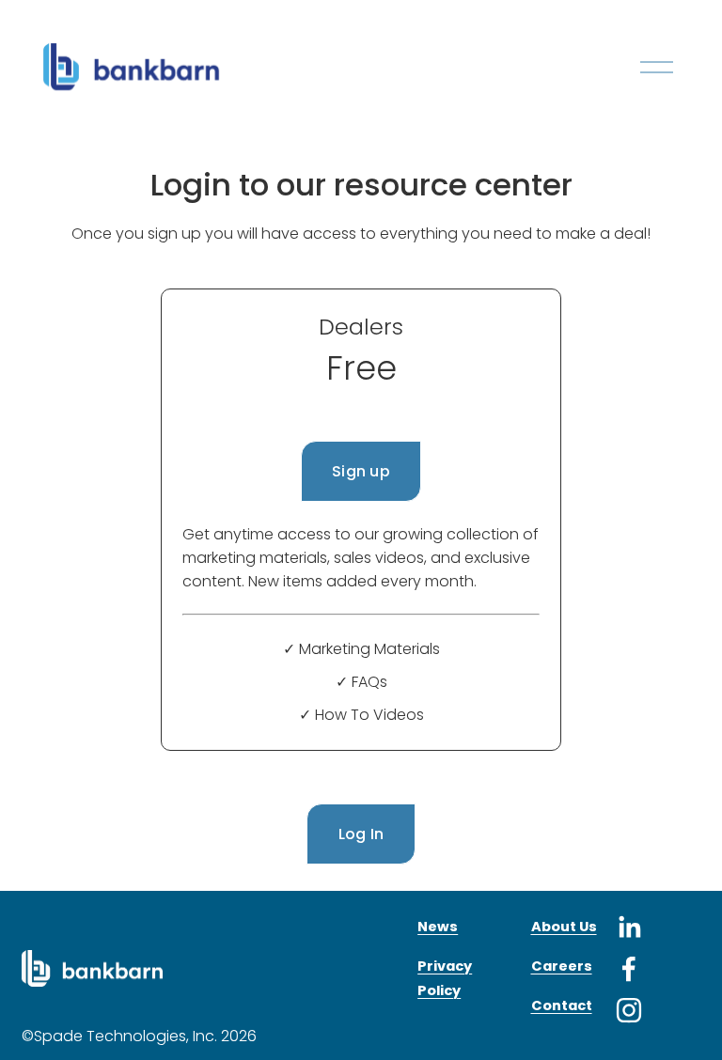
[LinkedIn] (629, 927)
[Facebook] (629, 969)
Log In (361, 834)
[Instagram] (629, 1010)
